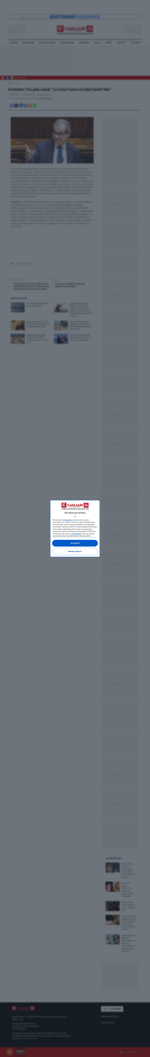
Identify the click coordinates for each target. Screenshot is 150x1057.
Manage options (75, 551)
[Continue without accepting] (75, 516)
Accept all (75, 543)
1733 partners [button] (67, 520)
